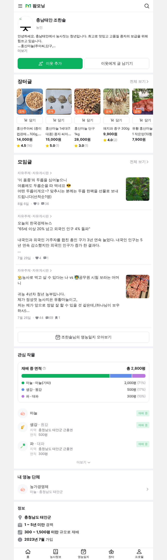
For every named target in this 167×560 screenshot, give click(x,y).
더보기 (22, 51)
